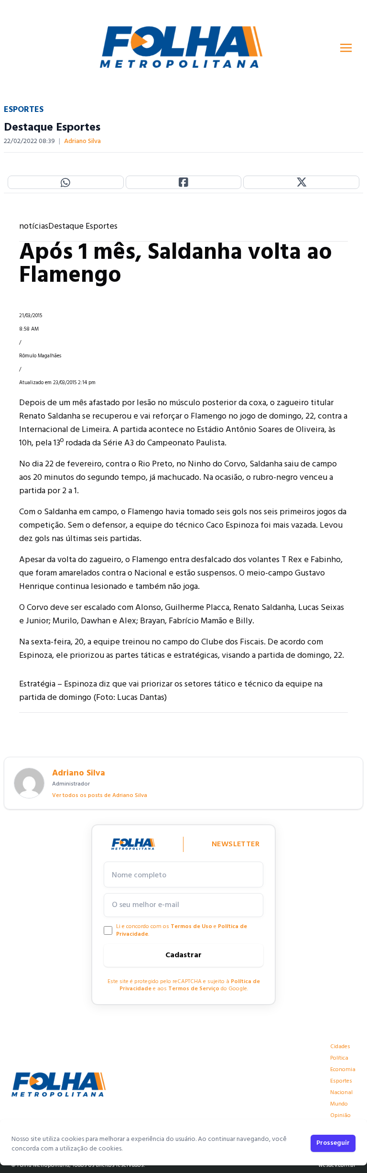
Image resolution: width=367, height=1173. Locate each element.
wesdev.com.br (337, 1165)
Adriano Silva (82, 141)
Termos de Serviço (193, 989)
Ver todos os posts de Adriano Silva (99, 795)
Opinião (340, 1115)
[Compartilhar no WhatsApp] (66, 182)
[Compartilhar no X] (301, 182)
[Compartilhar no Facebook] (184, 182)
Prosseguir (333, 1143)
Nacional (341, 1092)
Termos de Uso (191, 926)
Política (339, 1058)
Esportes (341, 1081)
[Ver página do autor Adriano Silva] (29, 783)
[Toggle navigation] (346, 48)
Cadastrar (183, 955)
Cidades (340, 1046)
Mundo (339, 1104)
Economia (343, 1069)
